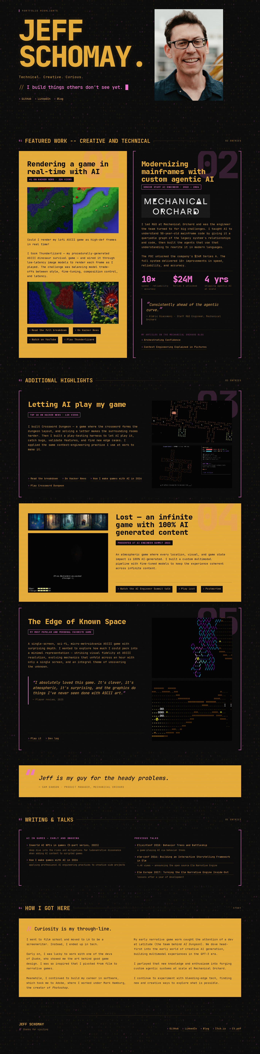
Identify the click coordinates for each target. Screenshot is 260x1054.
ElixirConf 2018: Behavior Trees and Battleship (171, 845)
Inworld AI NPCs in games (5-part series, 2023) (62, 845)
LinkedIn (43, 98)
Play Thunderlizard (79, 339)
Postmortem (212, 588)
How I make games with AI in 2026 (116, 478)
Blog (58, 98)
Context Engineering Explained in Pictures (174, 347)
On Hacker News (87, 330)
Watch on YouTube (42, 339)
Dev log (52, 738)
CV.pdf (235, 1028)
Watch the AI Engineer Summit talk (144, 588)
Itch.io (219, 1028)
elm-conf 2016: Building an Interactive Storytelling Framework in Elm (182, 858)
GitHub (25, 98)
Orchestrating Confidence (161, 339)
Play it (34, 738)
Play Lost (187, 588)
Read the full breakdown (48, 330)
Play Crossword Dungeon (46, 485)
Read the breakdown (43, 478)
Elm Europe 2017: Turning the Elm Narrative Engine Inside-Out (182, 872)
